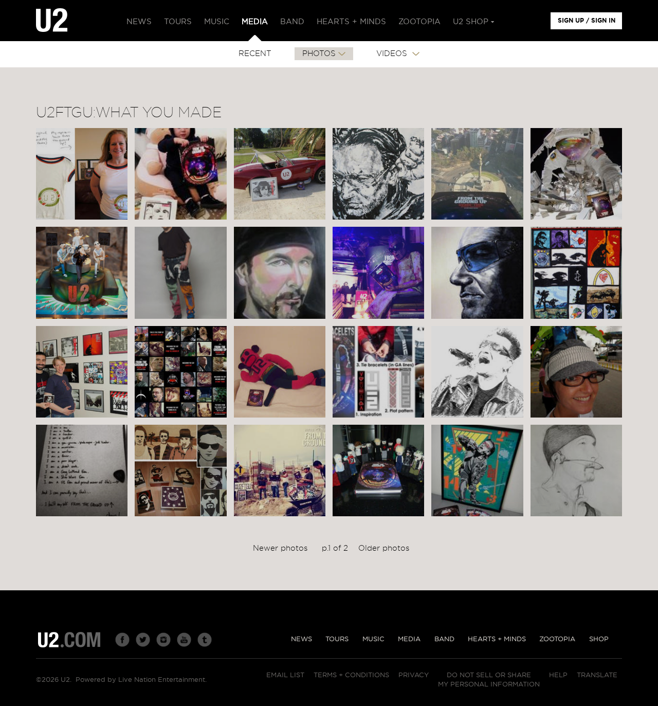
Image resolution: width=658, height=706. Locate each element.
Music (373, 639)
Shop (599, 639)
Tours (337, 639)
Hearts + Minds (497, 639)
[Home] (51, 20)
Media (409, 639)
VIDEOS (393, 54)
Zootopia (557, 639)
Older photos (383, 548)
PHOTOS (319, 54)
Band (444, 639)
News (301, 639)
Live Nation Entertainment (161, 680)
